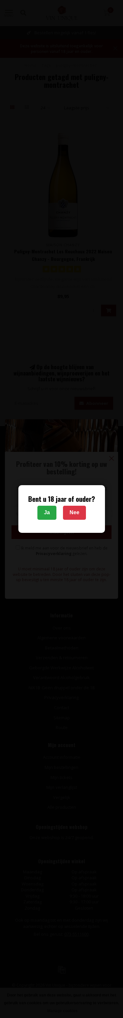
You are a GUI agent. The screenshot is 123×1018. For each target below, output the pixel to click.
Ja (47, 512)
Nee (74, 512)
